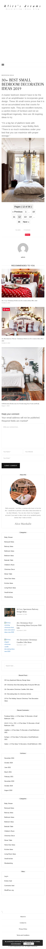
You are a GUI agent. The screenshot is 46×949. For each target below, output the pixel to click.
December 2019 (9, 781)
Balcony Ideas (8, 546)
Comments (27, 230)
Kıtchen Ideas (8, 583)
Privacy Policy (23, 929)
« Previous (17, 212)
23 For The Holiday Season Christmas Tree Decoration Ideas (21, 700)
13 (25, 217)
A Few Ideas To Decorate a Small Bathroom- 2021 (25, 744)
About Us (23, 916)
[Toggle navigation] (3, 65)
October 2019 (8, 786)
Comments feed (9, 885)
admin (18, 230)
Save (28, 234)
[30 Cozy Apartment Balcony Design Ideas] (9, 612)
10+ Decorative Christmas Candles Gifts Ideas (18, 689)
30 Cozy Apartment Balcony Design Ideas (17, 680)
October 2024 (8, 763)
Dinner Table (8, 574)
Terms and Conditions (23, 935)
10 (33, 212)
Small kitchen (8, 592)
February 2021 (8, 776)
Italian (6, 744)
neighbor (7, 730)
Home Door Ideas (9, 578)
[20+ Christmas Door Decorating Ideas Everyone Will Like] (9, 627)
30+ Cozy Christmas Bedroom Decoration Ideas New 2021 (19, 300)
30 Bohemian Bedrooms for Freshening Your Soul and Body (20, 403)
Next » (26, 222)
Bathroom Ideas (9, 551)
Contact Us (23, 923)
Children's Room (9, 565)
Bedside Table (8, 560)
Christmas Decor (9, 569)
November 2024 (9, 758)
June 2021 (7, 767)
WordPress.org (9, 890)
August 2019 (8, 790)
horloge (6, 737)
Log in (6, 876)
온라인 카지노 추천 (10, 723)
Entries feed (8, 881)
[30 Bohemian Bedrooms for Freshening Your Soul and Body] (23, 373)
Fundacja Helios (9, 716)
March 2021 (8, 772)
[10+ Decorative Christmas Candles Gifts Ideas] (9, 646)
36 (19, 222)
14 (30, 217)
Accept (29, 944)
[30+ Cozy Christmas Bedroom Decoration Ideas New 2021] (23, 283)
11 (14, 217)
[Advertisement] (23, 38)
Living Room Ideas (10, 588)
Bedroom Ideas (8, 75)
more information (16, 944)
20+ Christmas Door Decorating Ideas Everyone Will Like (29, 625)
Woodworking (8, 597)
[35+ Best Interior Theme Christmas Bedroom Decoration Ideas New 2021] (23, 321)
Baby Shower (8, 537)
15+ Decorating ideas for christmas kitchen (17, 694)
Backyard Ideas (9, 542)
